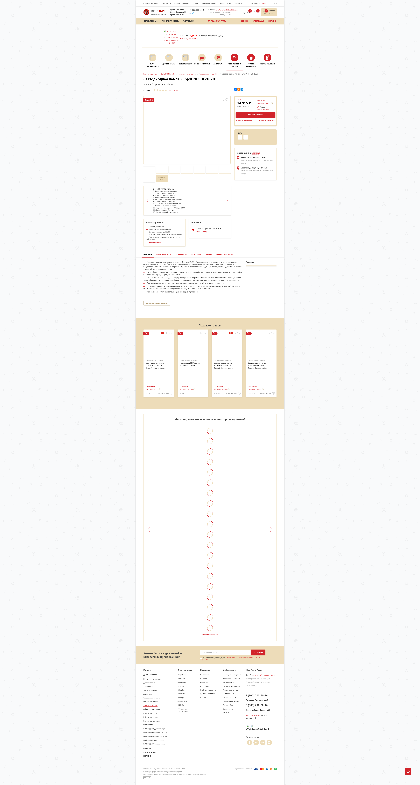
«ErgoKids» (182, 675)
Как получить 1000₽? (189, 38)
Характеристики (163, 393)
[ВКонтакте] (235, 89)
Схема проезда (251, 685)
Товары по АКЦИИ (150, 705)
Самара (263, 3)
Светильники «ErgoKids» (154, 360)
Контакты (238, 3)
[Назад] (149, 529)
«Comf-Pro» (182, 682)
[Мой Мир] (242, 89)
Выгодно (147, 756)
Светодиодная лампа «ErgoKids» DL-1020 (223, 364)
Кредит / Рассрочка (150, 3)
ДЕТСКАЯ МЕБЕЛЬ (150, 675)
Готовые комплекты (150, 702)
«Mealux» (181, 678)
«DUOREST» (182, 701)
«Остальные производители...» (185, 710)
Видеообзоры (228, 694)
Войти (274, 3)
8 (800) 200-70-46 (177, 9)
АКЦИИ (226, 712)
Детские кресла (149, 686)
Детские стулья (149, 683)
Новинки (147, 748)
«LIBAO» (181, 705)
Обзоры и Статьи (229, 697)
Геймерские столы (150, 713)
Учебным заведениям (208, 690)
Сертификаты (228, 709)
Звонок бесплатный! (178, 12)
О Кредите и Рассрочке (232, 675)
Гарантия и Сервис (209, 3)
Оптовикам (166, 3)
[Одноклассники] (238, 89)
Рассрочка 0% (228, 682)
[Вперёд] (271, 529)
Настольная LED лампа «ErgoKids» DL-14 (190, 364)
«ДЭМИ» (181, 686)
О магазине (204, 675)
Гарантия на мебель (230, 690)
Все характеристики (154, 243)
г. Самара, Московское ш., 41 (226, 9)
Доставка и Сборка (181, 3)
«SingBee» (181, 690)
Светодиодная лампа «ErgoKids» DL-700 (257, 364)
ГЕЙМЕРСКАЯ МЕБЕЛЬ (151, 709)
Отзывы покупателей (231, 701)
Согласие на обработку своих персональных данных (231, 659)
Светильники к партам (151, 698)
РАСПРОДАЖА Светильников (154, 744)
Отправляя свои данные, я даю (231, 659)
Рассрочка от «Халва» (231, 686)
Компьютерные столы (151, 721)
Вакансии (204, 682)
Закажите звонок (252, 715)
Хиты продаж (149, 752)
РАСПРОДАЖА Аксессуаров (153, 740)
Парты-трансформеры (152, 679)
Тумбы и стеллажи (150, 690)
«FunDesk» (182, 694)
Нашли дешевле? (263, 110)
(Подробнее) (201, 231)
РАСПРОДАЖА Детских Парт (154, 729)
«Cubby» (181, 697)
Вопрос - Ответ (225, 3)
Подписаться (258, 652)
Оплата (195, 3)
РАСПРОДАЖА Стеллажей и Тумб (155, 736)
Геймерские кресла (150, 717)
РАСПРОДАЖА (148, 724)
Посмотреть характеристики (157, 303)
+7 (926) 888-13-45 (197, 10)
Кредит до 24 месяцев (231, 678)
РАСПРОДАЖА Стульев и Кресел (155, 732)
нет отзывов (173, 90)
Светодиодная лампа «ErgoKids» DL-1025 (155, 364)
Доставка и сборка (207, 694)
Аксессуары (147, 694)
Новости (203, 678)
